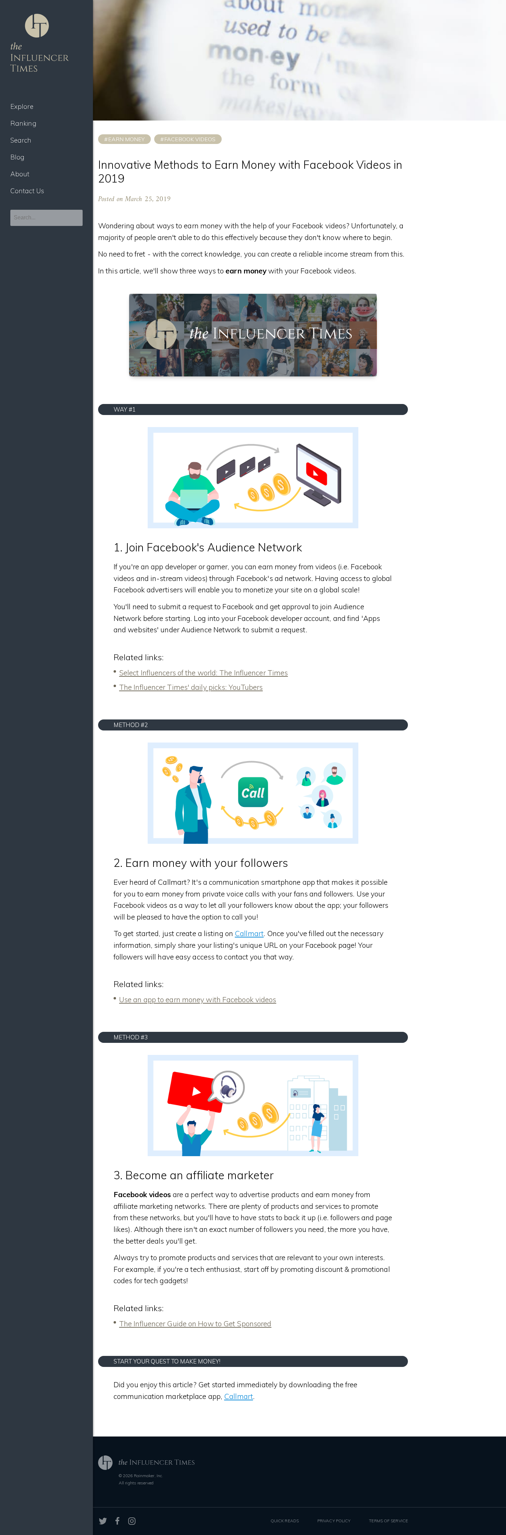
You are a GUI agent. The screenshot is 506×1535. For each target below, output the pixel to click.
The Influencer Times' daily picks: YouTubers (191, 687)
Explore (21, 106)
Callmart (249, 933)
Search (21, 140)
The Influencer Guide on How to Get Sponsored (195, 1323)
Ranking (23, 123)
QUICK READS (285, 1520)
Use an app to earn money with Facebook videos (197, 999)
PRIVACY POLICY (333, 1520)
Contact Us (27, 191)
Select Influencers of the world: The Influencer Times (203, 672)
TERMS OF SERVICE (388, 1520)
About (20, 174)
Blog (17, 157)
